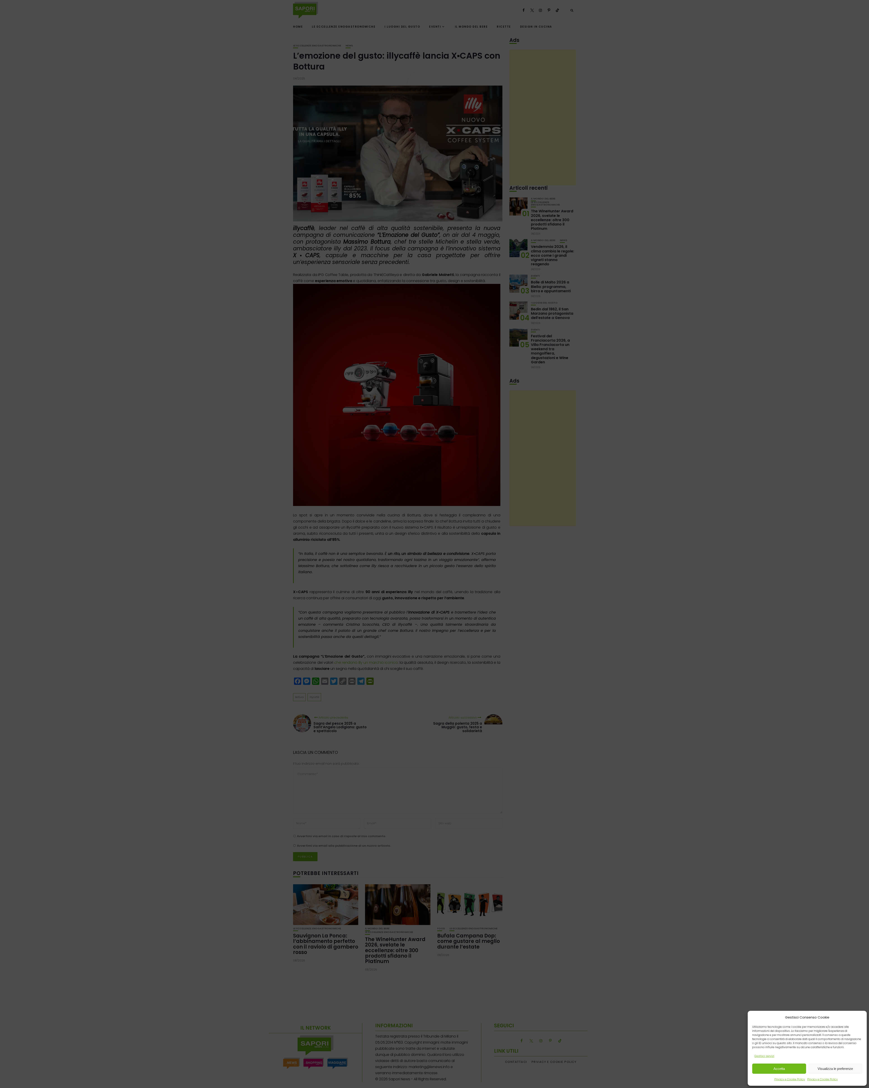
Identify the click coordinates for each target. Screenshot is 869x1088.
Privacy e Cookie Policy (789, 1079)
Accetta (779, 1069)
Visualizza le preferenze (835, 1069)
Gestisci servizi (764, 1056)
